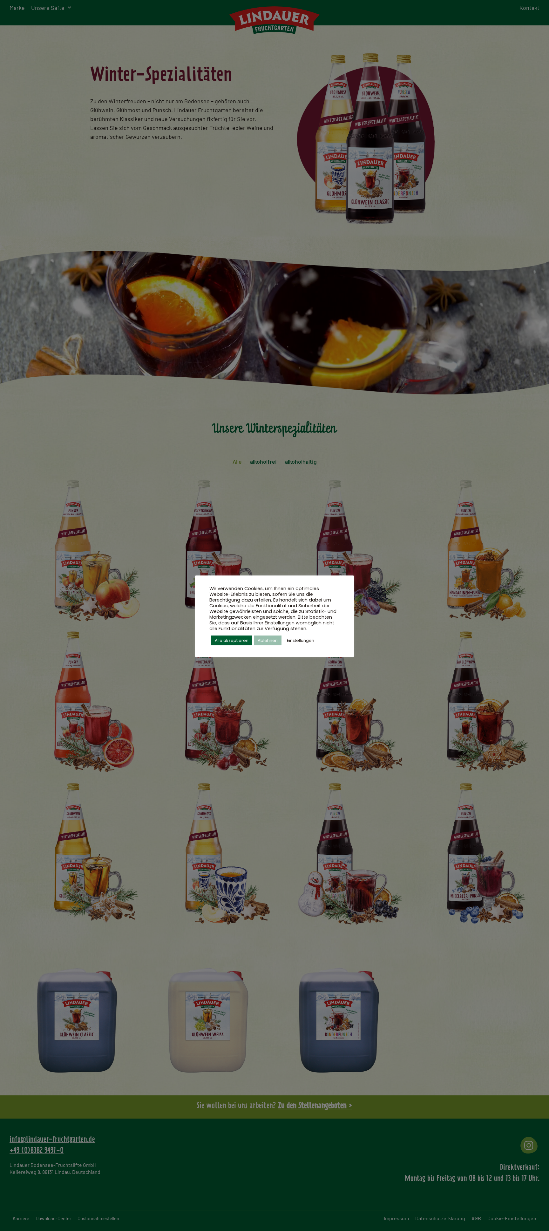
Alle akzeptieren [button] (231, 640)
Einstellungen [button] (300, 640)
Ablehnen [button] (268, 640)
